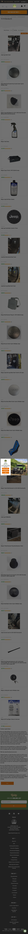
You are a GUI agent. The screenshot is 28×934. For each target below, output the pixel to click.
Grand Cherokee (5, 470)
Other (5, 472)
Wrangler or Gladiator (5, 468)
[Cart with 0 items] (25, 6)
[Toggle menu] (3, 6)
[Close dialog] (26, 459)
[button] (25, 931)
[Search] (6, 6)
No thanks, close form (5, 474)
